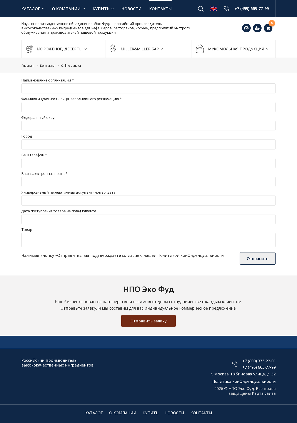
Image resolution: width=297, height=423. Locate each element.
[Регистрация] (257, 28)
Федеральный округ (38, 117)
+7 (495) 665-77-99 (252, 8)
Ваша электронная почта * (44, 173)
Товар (26, 229)
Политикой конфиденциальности (190, 255)
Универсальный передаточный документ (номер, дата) (69, 192)
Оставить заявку (273, 25)
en (213, 8)
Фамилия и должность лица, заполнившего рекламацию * (71, 99)
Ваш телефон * (34, 155)
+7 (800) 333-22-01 (259, 360)
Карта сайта (264, 393)
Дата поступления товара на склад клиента (58, 211)
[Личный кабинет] (246, 28)
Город (26, 136)
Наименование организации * (47, 80)
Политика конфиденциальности (244, 381)
